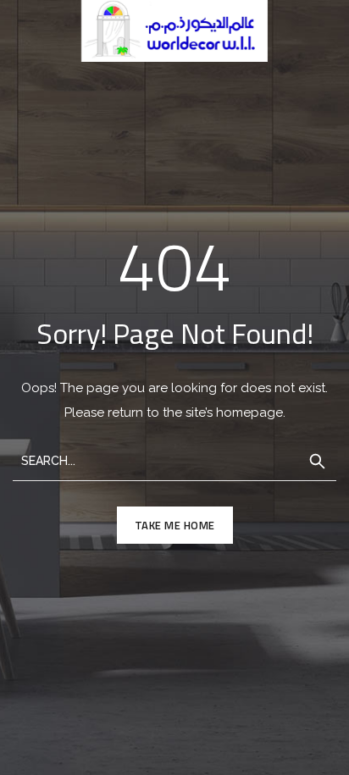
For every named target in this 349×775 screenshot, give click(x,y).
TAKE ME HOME (175, 525)
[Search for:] (174, 459)
